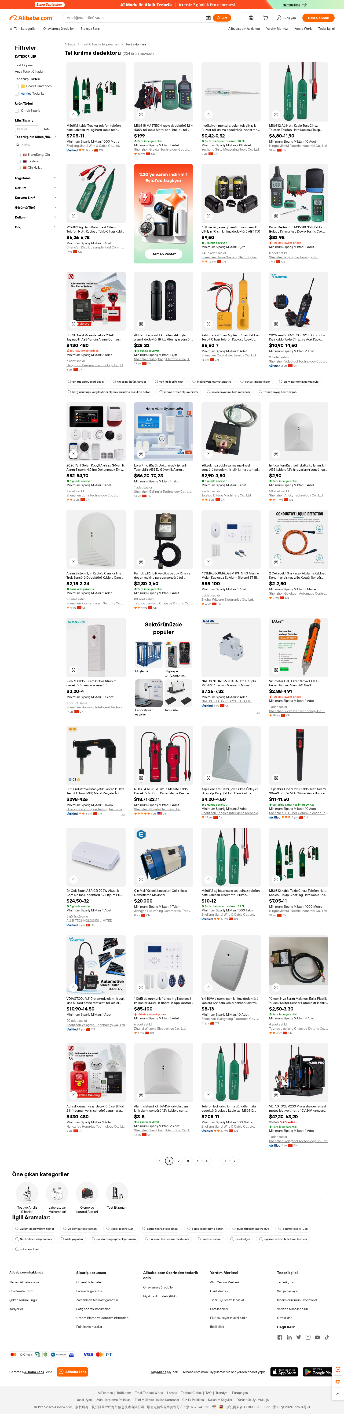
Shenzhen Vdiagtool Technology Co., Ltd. (298, 361)
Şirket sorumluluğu (23, 1300)
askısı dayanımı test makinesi (231, 392)
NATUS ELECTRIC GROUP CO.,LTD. (226, 701)
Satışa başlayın (287, 1291)
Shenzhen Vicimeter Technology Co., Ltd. (298, 711)
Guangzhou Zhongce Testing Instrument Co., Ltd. (96, 809)
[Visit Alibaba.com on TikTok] (326, 1337)
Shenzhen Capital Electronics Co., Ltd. (228, 355)
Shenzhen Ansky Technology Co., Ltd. (296, 495)
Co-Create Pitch (21, 1291)
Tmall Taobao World (149, 1393)
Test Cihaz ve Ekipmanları (100, 44)
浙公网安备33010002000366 (248, 1407)
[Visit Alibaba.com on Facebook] (280, 1337)
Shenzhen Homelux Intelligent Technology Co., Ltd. (96, 707)
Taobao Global (191, 1393)
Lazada (172, 1393)
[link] (338, 1369)
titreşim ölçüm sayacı (131, 381)
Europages (240, 1393)
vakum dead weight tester (37, 1228)
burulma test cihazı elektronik (169, 1239)
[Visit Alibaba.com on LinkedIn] (289, 1337)
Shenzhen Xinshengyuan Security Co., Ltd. (96, 603)
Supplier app (161, 1372)
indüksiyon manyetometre (214, 381)
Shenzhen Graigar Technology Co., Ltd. (162, 149)
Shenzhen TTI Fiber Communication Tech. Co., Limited (298, 813)
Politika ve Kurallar (89, 1327)
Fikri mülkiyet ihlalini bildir (228, 1318)
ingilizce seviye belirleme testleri (285, 1239)
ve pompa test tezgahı (82, 1228)
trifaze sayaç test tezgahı (280, 392)
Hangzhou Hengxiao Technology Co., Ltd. (96, 365)
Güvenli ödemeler (89, 1282)
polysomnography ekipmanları (116, 1239)
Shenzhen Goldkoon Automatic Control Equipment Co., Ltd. (298, 593)
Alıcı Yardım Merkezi (224, 1282)
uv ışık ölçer (242, 1239)
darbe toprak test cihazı (162, 1228)
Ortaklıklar (284, 1318)
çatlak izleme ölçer (257, 381)
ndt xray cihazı (29, 1249)
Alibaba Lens (34, 1372)
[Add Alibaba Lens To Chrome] (72, 1372)
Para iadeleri (219, 1309)
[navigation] (35, 603)
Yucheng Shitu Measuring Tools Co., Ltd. (230, 149)
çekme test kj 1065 (295, 1228)
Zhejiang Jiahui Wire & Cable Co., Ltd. (93, 146)
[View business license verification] (214, 1407)
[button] (208, 18)
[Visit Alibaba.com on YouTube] (317, 1337)
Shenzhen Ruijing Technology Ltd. (293, 257)
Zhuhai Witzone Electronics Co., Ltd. (227, 599)
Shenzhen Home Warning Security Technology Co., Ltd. (231, 257)
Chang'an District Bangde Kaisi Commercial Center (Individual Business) (96, 247)
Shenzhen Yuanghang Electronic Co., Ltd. (163, 359)
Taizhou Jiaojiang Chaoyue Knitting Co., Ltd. (163, 603)
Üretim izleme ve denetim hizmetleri (102, 1318)
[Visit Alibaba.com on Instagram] (308, 1337)
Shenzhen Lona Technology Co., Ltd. (92, 495)
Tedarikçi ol (285, 1282)
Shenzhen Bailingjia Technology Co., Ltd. (163, 491)
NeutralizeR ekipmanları (36, 1239)
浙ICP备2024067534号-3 (291, 1407)
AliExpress (105, 1393)
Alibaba (70, 44)
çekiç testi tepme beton (207, 1228)
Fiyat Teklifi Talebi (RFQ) (160, 1296)
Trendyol (222, 1393)
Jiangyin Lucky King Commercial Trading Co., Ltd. (163, 911)
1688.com (124, 1393)
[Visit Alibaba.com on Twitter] (298, 1337)
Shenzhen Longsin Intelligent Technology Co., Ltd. (231, 813)
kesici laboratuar (122, 1228)
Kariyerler (16, 1309)
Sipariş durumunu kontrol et (297, 1300)
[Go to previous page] (160, 1161)
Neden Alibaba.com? (24, 1282)
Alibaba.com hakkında (26, 1272)
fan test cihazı (211, 1239)
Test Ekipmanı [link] (136, 44)
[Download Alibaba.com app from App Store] (284, 1372)
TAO (208, 1393)
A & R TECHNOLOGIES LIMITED (89, 920)
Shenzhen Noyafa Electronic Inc (157, 809)
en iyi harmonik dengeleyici (301, 381)
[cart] (266, 18)
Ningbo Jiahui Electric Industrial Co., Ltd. (298, 146)
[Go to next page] (235, 1161)
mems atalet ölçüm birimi (181, 392)
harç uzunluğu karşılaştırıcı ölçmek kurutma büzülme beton (111, 392)
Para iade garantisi (89, 1291)
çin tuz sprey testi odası (88, 381)
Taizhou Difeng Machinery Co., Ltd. (226, 495)
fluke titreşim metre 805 (253, 1228)
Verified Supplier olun (292, 1309)
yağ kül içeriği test (171, 381)
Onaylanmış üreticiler (158, 1287)
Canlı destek (219, 1291)
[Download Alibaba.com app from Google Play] (319, 1372)
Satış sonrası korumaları (93, 1309)
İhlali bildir (217, 1327)
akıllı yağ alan (74, 1239)
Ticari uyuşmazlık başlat (227, 1300)
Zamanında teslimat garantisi (97, 1300)
